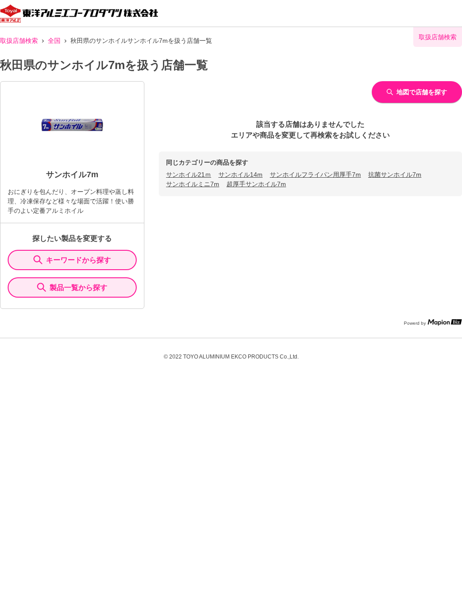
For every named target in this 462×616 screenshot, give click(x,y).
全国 (54, 40)
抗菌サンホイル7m (394, 174)
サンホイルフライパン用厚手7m (315, 174)
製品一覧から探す (78, 287)
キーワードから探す (78, 260)
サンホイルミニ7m (192, 184)
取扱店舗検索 (19, 40)
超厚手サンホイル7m (256, 184)
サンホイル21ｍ (188, 174)
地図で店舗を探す (422, 92)
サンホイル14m (240, 174)
